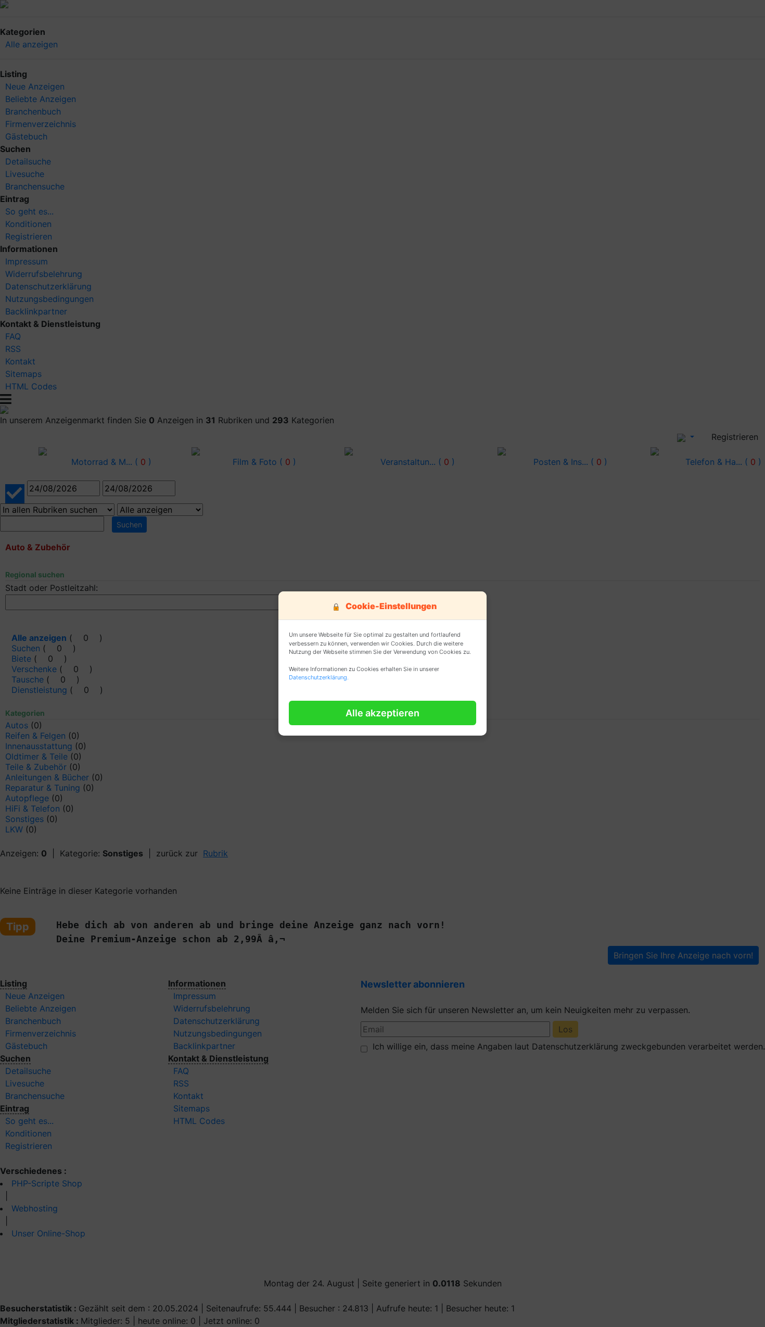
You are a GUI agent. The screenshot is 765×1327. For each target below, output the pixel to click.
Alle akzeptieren (382, 712)
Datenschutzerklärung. (319, 677)
